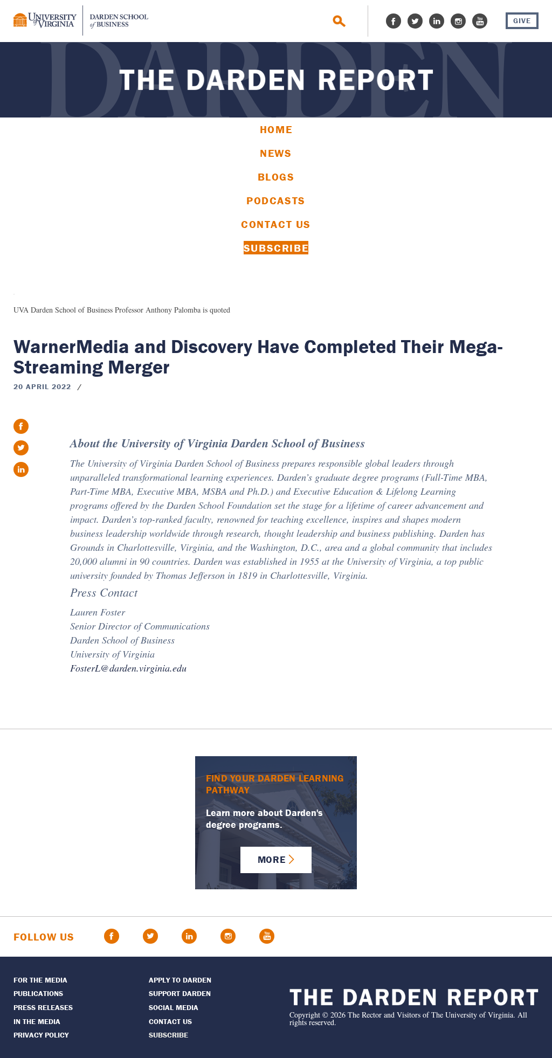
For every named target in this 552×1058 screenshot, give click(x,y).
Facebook (393, 21)
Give (522, 20)
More (271, 859)
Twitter (415, 21)
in (21, 469)
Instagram (458, 21)
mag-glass (339, 21)
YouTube (479, 21)
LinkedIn (436, 21)
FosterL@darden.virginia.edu (128, 667)
